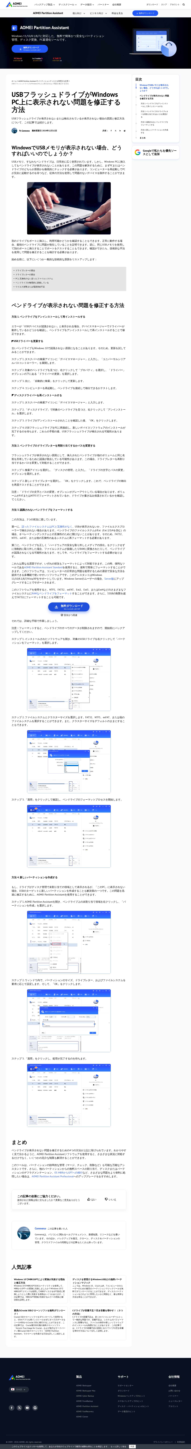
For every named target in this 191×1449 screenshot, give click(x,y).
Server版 (109, 578)
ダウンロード (152, 4)
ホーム (14, 81)
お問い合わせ (174, 1390)
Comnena (26, 130)
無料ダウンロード (146, 13)
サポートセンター (125, 1385)
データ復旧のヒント (126, 1411)
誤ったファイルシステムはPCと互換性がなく (47, 526)
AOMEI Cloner (82, 1416)
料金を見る (117, 13)
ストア (164, 4)
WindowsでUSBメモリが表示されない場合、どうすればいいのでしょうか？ (154, 88)
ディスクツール (66, 4)
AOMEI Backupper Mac (85, 1390)
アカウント (175, 4)
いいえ (112, 1199)
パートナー (103, 4)
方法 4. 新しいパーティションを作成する (154, 131)
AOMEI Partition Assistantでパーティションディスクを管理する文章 (43, 81)
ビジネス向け (96, 13)
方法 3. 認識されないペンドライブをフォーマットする (154, 123)
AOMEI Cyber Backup (85, 1396)
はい (93, 1199)
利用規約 (181, 1442)
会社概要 (116, 4)
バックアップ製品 (43, 4)
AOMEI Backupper (83, 1385)
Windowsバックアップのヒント (131, 1396)
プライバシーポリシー (163, 1442)
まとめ (143, 137)
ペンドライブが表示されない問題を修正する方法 (154, 97)
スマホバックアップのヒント (130, 1401)
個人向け (77, 13)
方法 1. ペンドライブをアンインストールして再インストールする (154, 104)
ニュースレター (175, 1401)
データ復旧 (86, 4)
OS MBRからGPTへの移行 (68, 1172)
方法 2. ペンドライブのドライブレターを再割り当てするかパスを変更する (154, 114)
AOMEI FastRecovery (85, 1411)
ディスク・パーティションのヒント (133, 1406)
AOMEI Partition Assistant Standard (43, 567)
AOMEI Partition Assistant (48, 13)
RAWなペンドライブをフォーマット (52, 593)
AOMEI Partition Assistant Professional (53, 1176)
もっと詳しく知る (118, 1446)
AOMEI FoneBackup (84, 1401)
